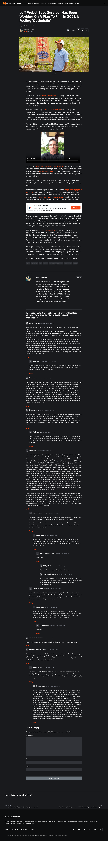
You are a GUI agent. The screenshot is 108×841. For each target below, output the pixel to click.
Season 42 (59, 263)
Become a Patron (41, 205)
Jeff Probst (34, 263)
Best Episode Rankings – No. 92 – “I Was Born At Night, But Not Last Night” (80, 807)
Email (28, 766)
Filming (46, 263)
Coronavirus (68, 263)
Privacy (31, 829)
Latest (75, 263)
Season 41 (52, 263)
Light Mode (72, 30)
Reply (27, 357)
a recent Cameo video (48, 96)
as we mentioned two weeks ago (51, 197)
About (7, 829)
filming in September (46, 171)
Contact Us (15, 829)
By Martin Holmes (29, 30)
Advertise (24, 829)
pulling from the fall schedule (49, 166)
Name (28, 759)
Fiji (40, 263)
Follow (79, 277)
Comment (29, 736)
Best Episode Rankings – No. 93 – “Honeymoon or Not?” (22, 807)
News (25, 31)
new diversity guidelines (46, 230)
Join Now (75, 207)
